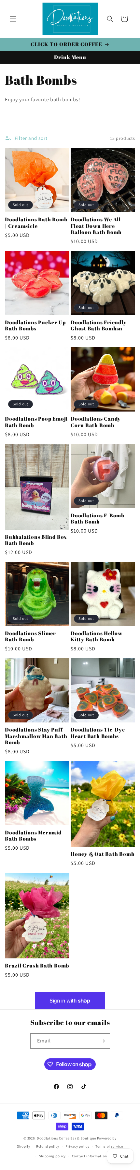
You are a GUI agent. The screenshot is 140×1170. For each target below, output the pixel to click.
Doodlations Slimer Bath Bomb (30, 636)
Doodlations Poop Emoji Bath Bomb (36, 422)
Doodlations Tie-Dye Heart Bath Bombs (98, 733)
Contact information (89, 1156)
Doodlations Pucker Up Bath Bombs (35, 325)
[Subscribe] (102, 1041)
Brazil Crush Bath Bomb (37, 966)
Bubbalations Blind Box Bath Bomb (36, 540)
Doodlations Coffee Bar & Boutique (66, 1138)
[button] (13, 19)
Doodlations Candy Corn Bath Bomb (96, 422)
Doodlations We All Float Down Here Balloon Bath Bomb (96, 225)
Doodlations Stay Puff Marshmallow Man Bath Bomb (36, 736)
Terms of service (109, 1146)
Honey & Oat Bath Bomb (102, 854)
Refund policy (47, 1146)
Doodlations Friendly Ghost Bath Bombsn (99, 325)
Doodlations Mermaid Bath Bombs (33, 836)
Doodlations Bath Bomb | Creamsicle (36, 222)
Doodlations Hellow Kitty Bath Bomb (96, 636)
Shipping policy (52, 1156)
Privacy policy (77, 1146)
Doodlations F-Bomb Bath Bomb (97, 518)
